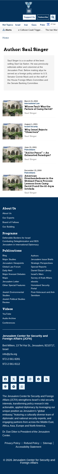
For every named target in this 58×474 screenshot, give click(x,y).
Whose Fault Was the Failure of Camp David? (38, 107)
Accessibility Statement (28, 447)
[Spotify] (13, 386)
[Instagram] (30, 379)
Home (5, 38)
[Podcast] (5, 386)
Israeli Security (31, 127)
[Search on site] (53, 17)
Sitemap (47, 443)
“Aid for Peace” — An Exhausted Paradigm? (37, 154)
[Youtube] (22, 379)
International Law (31, 103)
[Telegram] (38, 379)
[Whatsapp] (22, 386)
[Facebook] (5, 379)
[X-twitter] (13, 379)
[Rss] (46, 379)
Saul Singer (30, 113)
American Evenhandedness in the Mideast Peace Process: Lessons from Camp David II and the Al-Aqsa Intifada (39, 182)
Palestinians (29, 150)
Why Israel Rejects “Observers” (35, 131)
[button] (29, 11)
